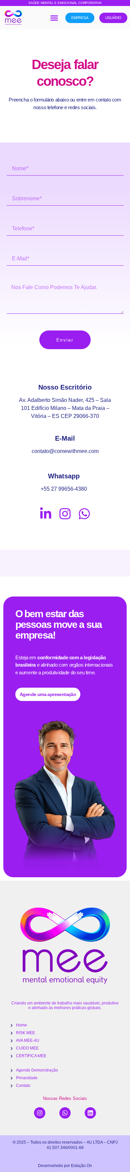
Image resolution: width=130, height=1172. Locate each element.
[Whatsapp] (84, 513)
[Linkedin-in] (45, 513)
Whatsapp (64, 476)
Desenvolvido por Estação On (65, 1165)
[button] (54, 17)
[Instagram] (65, 513)
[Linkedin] (90, 1113)
